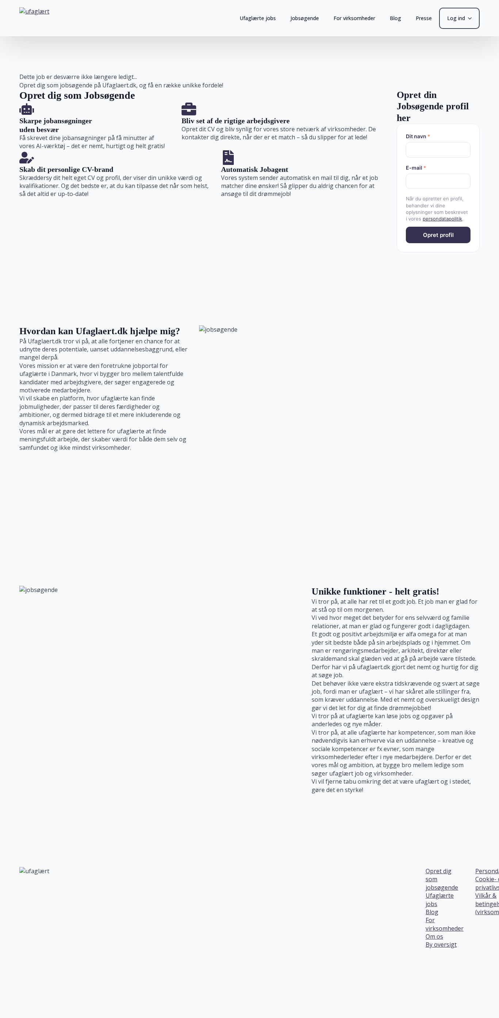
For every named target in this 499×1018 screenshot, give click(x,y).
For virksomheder (354, 18)
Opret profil (438, 234)
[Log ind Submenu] (472, 18)
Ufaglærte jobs (258, 18)
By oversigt (441, 944)
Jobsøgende (304, 18)
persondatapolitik (442, 219)
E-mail (416, 168)
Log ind (456, 18)
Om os (434, 936)
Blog (395, 18)
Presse (424, 18)
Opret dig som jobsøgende (442, 879)
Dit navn (418, 136)
